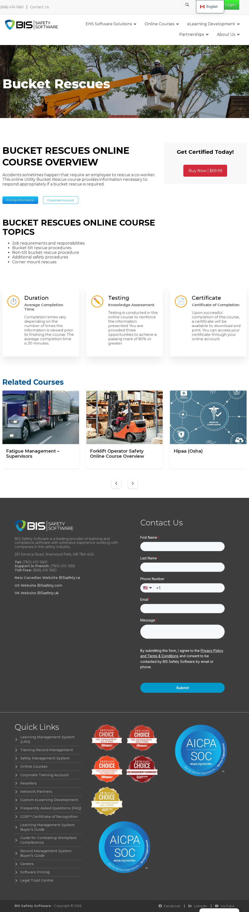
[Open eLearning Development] (238, 24)
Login (230, 4)
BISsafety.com (49, 585)
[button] (116, 483)
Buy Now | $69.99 (205, 170)
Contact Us (39, 7)
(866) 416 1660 (12, 7)
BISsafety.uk (48, 593)
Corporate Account (60, 200)
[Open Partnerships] (207, 34)
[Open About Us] (238, 34)
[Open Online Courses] (177, 24)
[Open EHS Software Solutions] (135, 24)
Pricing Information (20, 200)
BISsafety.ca (69, 577)
